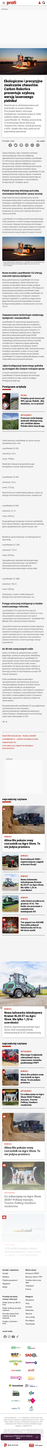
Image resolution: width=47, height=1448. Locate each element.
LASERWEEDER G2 (8, 739)
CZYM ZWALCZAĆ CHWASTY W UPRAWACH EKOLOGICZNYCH (17, 747)
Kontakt (5, 1273)
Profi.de (28, 1289)
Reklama (6, 1277)
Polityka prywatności (10, 1280)
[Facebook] (10, 145)
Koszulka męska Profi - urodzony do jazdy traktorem (11, 1316)
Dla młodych (29, 1320)
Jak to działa (30, 1317)
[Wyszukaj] (43, 3)
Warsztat (28, 1314)
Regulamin (6, 1284)
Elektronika (29, 1310)
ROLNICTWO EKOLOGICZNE (11, 736)
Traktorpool (29, 1286)
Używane (28, 1307)
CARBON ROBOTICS (9, 742)
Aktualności (29, 1300)
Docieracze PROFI (32, 1273)
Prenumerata (30, 1324)
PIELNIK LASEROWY (29, 736)
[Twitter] (15, 145)
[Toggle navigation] (3, 3)
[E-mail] (26, 145)
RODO (5, 1287)
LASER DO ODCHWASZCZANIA (27, 739)
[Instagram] (9, 1337)
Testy (27, 1303)
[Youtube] (13, 1337)
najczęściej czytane (14, 799)
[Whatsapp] (32, 145)
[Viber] (37, 145)
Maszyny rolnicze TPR (33, 1277)
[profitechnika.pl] (13, 3)
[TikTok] (17, 1336)
